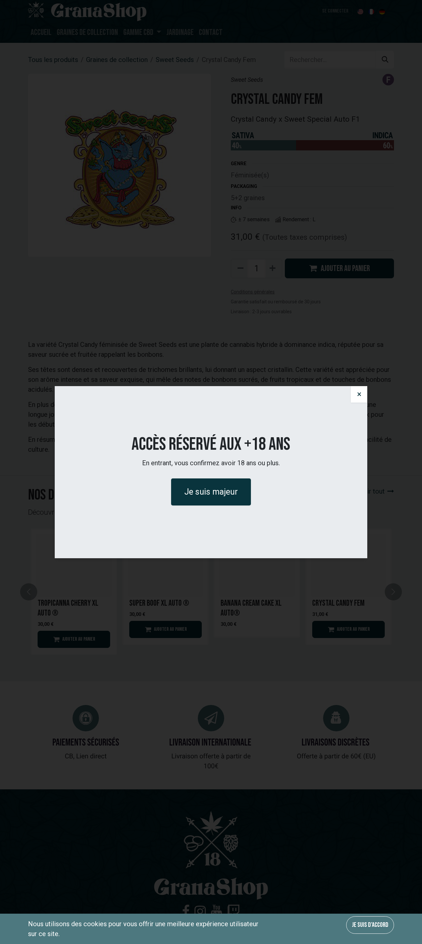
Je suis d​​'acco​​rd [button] (370, 925)
